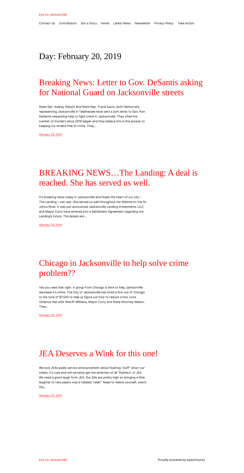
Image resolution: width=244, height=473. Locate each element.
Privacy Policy (164, 23)
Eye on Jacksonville (53, 14)
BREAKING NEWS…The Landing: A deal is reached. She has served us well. (118, 177)
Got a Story (89, 23)
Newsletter (142, 23)
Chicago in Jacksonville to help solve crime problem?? (114, 268)
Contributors (68, 23)
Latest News (122, 23)
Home (105, 23)
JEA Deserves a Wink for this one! (98, 353)
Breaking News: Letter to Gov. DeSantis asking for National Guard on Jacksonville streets (121, 87)
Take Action (186, 23)
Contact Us (47, 23)
